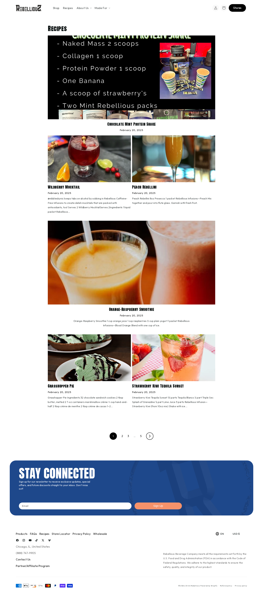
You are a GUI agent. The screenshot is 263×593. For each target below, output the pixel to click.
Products (22, 534)
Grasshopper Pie (61, 386)
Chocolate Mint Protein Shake (131, 124)
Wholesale (100, 534)
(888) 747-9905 (26, 553)
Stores (237, 8)
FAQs (33, 534)
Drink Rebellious (193, 586)
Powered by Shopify (208, 586)
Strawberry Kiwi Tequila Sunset (158, 386)
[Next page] (149, 436)
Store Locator (61, 534)
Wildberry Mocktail (64, 187)
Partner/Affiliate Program (33, 566)
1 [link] (113, 436)
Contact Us (23, 559)
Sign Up (158, 505)
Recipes (44, 534)
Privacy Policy (82, 534)
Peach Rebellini (144, 187)
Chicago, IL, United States (33, 546)
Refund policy (226, 586)
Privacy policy (241, 586)
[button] (84, 8)
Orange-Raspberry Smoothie (131, 309)
